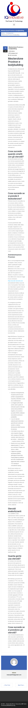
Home (3, 33)
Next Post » (21, 685)
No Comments (13, 55)
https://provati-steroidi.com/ (15, 281)
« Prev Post (7, 685)
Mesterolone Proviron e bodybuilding (16, 47)
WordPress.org (11, 705)
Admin (13, 51)
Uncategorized (9, 33)
